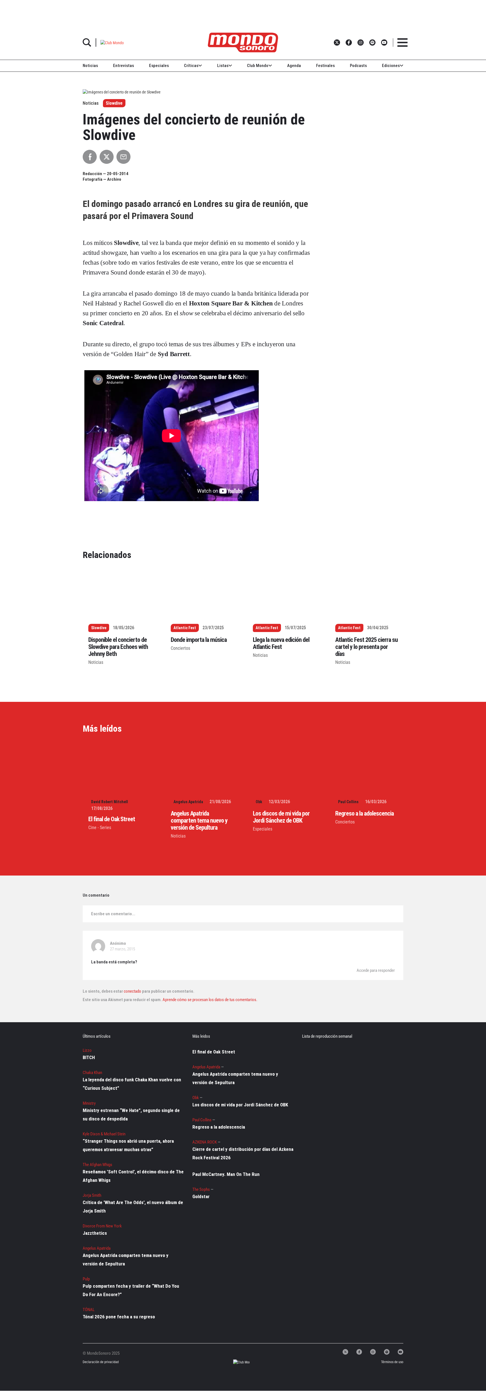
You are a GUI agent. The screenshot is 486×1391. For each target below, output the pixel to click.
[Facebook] (359, 1352)
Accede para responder (376, 970)
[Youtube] (400, 1352)
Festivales (325, 65)
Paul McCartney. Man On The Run (226, 1174)
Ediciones (391, 65)
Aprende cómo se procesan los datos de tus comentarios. (209, 999)
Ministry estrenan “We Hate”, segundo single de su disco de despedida (131, 1115)
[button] (112, 42)
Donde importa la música (199, 639)
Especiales (159, 65)
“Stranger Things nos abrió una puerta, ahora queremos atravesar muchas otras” (128, 1145)
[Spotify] (387, 1352)
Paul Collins (348, 802)
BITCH (89, 1057)
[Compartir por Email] (123, 157)
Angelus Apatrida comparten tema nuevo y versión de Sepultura (199, 820)
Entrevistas (123, 65)
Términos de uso (392, 1362)
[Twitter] (345, 1352)
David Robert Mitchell (109, 802)
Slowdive (114, 103)
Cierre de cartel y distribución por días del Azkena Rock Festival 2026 (242, 1153)
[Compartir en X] (107, 157)
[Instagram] (373, 1352)
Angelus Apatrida (188, 802)
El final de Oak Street (111, 819)
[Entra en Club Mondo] (236, 1362)
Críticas (191, 65)
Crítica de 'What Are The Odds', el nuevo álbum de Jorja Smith (133, 1207)
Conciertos (180, 648)
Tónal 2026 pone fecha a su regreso (119, 1316)
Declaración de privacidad (100, 1362)
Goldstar (201, 1196)
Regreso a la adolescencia (364, 813)
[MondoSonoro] (243, 42)
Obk (259, 802)
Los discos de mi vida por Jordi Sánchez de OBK (281, 817)
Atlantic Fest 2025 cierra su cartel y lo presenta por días (366, 646)
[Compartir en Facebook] (90, 157)
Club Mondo (257, 65)
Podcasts (358, 65)
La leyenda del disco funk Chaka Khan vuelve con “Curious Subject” (132, 1084)
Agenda (294, 65)
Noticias (90, 65)
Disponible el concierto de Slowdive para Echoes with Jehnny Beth (118, 646)
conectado (132, 991)
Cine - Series (99, 827)
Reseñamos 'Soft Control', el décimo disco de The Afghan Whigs (133, 1176)
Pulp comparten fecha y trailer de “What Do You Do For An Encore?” (131, 1290)
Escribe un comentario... (113, 913)
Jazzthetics (95, 1233)
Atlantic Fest (185, 628)
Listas (222, 65)
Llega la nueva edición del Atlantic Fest (281, 643)
